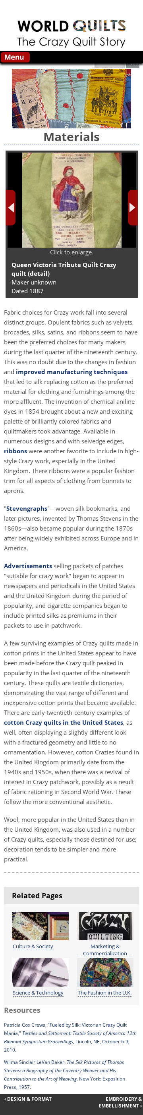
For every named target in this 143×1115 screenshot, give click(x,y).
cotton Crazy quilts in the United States (63, 722)
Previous (10, 207)
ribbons (15, 451)
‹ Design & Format (28, 1099)
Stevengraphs (26, 508)
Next (133, 207)
